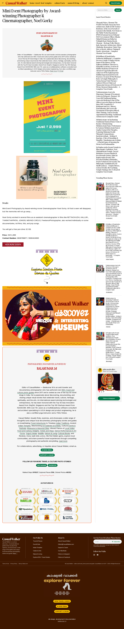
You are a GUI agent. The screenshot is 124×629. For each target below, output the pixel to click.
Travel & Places (37, 541)
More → (15, 553)
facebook (52, 465)
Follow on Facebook (64, 557)
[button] (3, 3)
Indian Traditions (62, 423)
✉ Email (60, 71)
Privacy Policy (13, 563)
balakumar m (62, 621)
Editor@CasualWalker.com (66, 544)
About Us (61, 538)
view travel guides (62, 601)
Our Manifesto (62, 551)
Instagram (41, 465)
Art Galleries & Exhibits (51, 426)
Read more (53, 71)
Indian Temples (24, 426)
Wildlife (41, 433)
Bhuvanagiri (109, 361)
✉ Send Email (47, 450)
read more (63, 441)
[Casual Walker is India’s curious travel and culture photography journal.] (62, 584)
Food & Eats (36, 544)
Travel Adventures (38, 423)
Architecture (109, 218)
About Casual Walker (64, 541)
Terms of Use (5, 563)
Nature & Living (51, 433)
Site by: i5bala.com (23, 563)
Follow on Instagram (64, 554)
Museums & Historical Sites (38, 428)
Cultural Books (64, 433)
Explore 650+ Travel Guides (41, 557)
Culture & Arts (37, 551)
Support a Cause (47, 455)
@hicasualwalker (109, 369)
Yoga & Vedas (31, 433)
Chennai (108, 326)
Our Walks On (38, 538)
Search (118, 10)
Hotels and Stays (47, 431)
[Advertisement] (109, 433)
